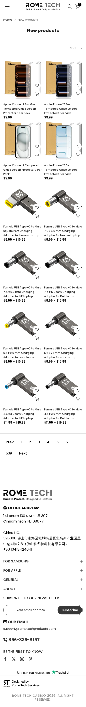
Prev (10, 442)
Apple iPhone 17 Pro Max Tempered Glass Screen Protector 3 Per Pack (19, 108)
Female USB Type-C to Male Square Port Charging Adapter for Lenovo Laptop (22, 231)
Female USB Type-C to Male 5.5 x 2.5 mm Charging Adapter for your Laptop (22, 353)
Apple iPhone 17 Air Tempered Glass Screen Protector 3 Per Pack (60, 169)
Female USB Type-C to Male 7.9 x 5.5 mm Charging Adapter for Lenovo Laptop (63, 231)
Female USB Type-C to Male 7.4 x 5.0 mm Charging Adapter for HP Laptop (22, 292)
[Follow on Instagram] (22, 659)
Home (7, 19)
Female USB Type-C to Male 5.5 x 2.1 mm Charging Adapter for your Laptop (63, 353)
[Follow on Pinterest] (30, 659)
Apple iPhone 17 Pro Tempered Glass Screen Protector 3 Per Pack (60, 108)
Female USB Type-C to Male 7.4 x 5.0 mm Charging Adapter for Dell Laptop (63, 292)
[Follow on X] (14, 659)
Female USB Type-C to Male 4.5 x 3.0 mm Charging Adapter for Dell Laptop (63, 414)
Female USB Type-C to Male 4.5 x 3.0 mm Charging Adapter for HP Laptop (22, 414)
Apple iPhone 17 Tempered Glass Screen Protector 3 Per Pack (22, 169)
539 (9, 453)
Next (23, 453)
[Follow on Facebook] (5, 659)
